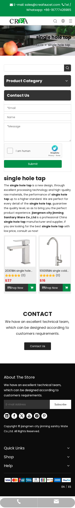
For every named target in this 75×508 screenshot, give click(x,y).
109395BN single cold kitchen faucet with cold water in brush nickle (53, 271)
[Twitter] (22, 416)
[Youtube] (29, 416)
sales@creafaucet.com (42, 4)
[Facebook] (14, 416)
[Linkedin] (7, 416)
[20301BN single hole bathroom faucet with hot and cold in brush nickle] (20, 251)
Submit (33, 164)
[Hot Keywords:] (67, 68)
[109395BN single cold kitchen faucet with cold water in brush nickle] (55, 251)
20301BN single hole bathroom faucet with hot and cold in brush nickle (20, 271)
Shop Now (16, 288)
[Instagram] (37, 416)
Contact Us (37, 346)
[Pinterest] (44, 416)
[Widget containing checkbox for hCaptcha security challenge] (33, 150)
